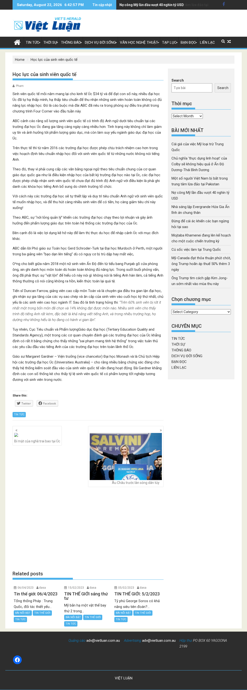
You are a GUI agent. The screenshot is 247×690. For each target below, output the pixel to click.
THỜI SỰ (50, 42)
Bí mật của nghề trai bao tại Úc (37, 441)
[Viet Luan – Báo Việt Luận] (17, 41)
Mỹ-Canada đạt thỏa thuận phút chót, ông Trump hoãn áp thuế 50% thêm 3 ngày (201, 264)
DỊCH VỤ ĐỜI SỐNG (100, 42)
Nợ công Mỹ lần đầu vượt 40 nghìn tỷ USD (151, 5)
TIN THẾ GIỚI (42, 612)
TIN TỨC (32, 42)
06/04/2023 (26, 587)
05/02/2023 (126, 587)
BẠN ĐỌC (188, 42)
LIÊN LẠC (207, 42)
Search (178, 80)
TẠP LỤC (169, 42)
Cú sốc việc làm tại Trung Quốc (196, 249)
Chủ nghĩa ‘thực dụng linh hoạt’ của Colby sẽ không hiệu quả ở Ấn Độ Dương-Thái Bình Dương (199, 164)
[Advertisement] (88, 529)
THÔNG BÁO (71, 42)
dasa (42, 587)
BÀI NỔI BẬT (22, 612)
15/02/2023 (76, 587)
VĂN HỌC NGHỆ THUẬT (139, 42)
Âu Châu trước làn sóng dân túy (135, 483)
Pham (20, 86)
